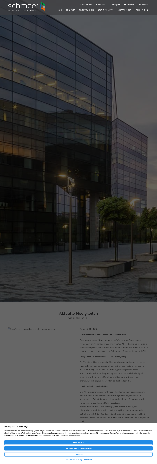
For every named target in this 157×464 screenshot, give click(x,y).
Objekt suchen (86, 10)
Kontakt (145, 4)
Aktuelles (130, 4)
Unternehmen (125, 10)
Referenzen (142, 10)
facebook (101, 4)
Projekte (70, 10)
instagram (116, 4)
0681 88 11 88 (86, 4)
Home (59, 10)
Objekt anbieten (106, 10)
